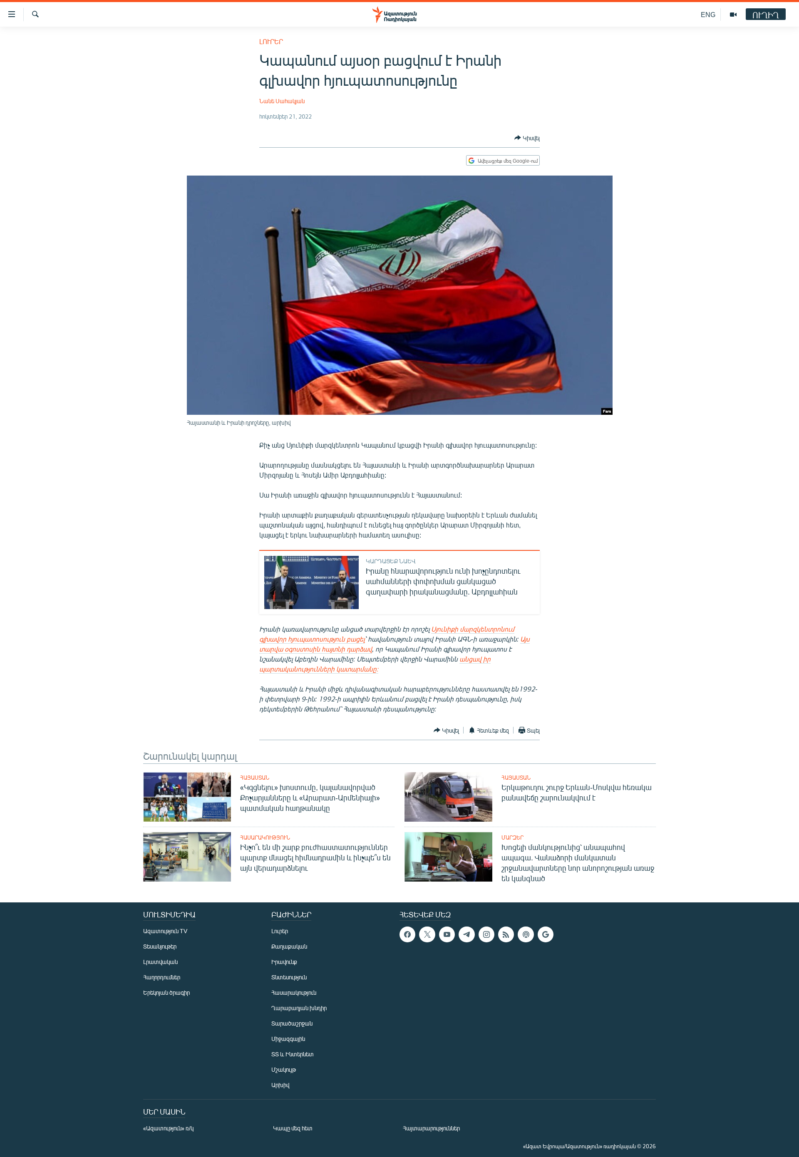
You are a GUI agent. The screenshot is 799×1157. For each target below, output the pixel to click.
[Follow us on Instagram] (486, 934)
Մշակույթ (283, 1069)
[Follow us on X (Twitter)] (427, 934)
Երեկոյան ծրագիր (166, 992)
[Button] (527, 138)
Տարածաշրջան (292, 1023)
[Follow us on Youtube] (447, 934)
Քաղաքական (289, 946)
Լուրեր (271, 41)
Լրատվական (160, 961)
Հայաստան (254, 777)
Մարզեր (512, 837)
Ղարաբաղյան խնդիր (299, 1007)
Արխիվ (280, 1084)
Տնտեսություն (289, 977)
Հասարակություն (265, 837)
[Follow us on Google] (545, 934)
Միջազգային (288, 1038)
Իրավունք (284, 961)
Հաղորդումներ (161, 977)
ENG (708, 14)
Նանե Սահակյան (282, 100)
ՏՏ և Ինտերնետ (292, 1054)
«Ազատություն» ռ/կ (168, 1128)
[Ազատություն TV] (733, 14)
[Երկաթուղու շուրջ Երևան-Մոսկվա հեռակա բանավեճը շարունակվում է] (448, 797)
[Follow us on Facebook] (407, 934)
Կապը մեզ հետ (293, 1128)
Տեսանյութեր (159, 946)
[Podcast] (525, 934)
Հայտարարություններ (431, 1128)
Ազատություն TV (165, 930)
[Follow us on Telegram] (466, 934)
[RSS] (506, 934)
